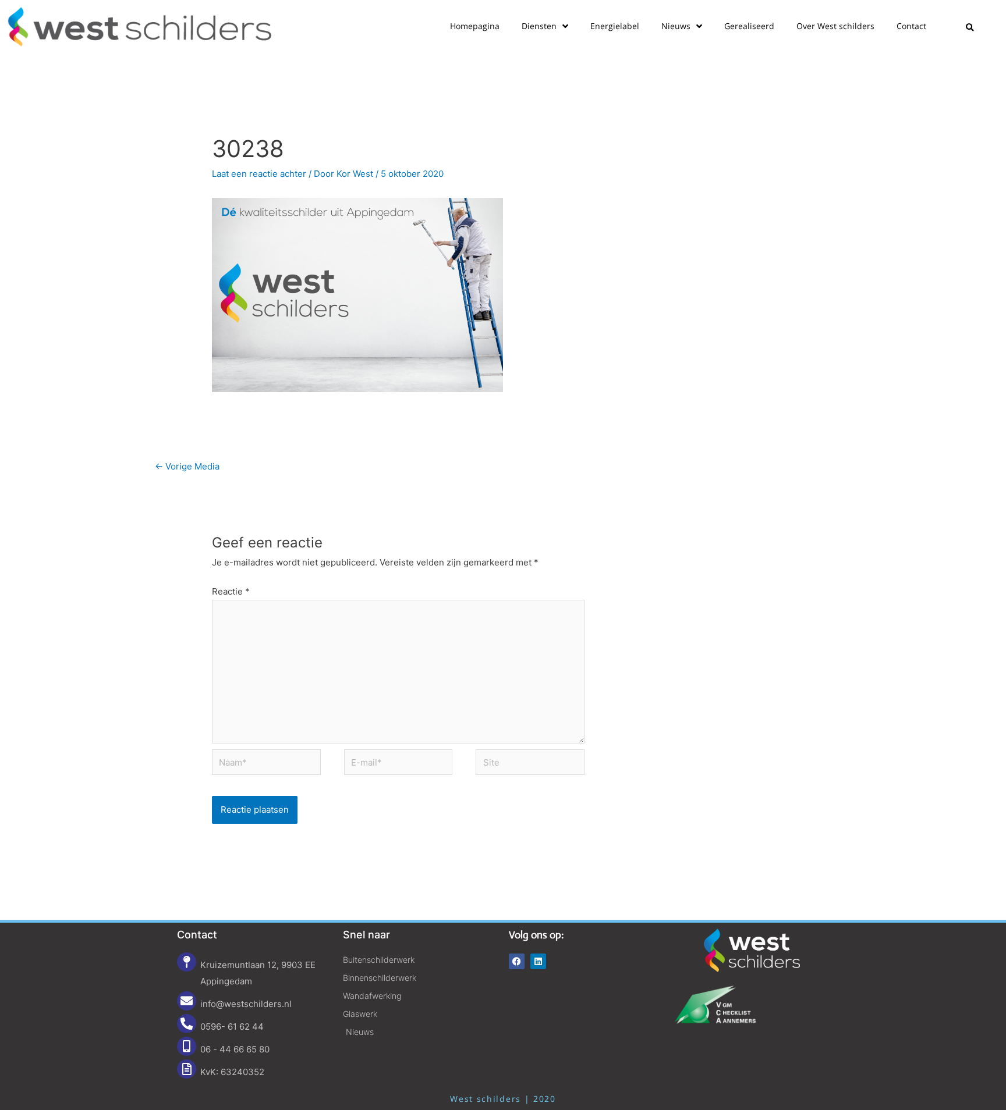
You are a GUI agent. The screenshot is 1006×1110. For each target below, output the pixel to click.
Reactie (231, 591)
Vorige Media (187, 466)
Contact (911, 25)
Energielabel (614, 25)
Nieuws (675, 25)
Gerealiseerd (749, 25)
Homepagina (475, 25)
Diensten (539, 25)
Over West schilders (835, 25)
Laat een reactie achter (259, 173)
